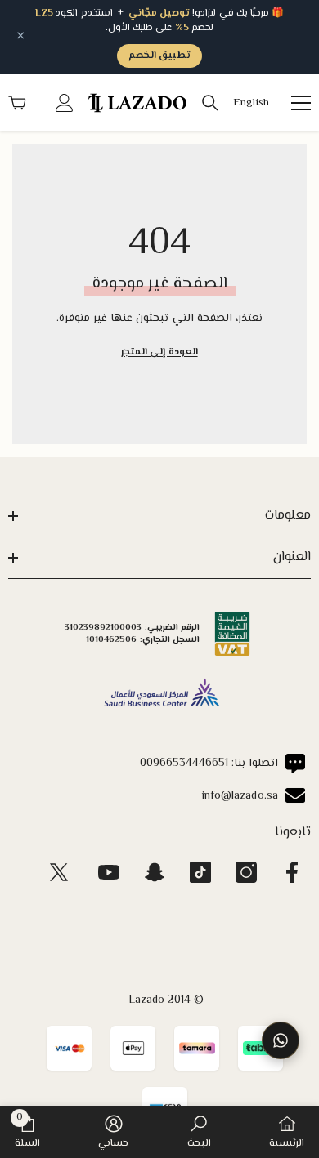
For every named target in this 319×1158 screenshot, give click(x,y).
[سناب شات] (154, 872)
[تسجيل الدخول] (65, 103)
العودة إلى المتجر (159, 352)
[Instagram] (246, 872)
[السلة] (17, 103)
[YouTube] (109, 872)
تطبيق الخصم (159, 56)
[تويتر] (59, 872)
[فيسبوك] (292, 872)
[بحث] (210, 103)
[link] (199, 1132)
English (251, 103)
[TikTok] (200, 872)
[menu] (301, 103)
